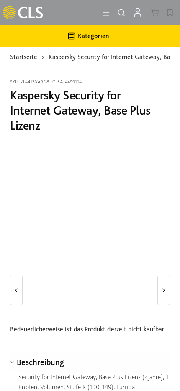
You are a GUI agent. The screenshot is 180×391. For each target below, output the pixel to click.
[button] (16, 290)
